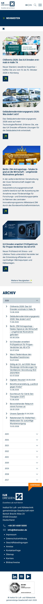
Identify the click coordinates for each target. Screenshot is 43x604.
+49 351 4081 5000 (17, 525)
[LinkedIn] (14, 576)
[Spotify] (21, 576)
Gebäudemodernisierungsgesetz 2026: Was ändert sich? (24, 317)
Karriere (10, 558)
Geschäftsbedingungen (17, 542)
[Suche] (35, 5)
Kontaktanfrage (13, 550)
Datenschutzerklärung (16, 538)
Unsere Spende (17, 413)
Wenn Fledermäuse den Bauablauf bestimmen (20, 355)
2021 (7, 457)
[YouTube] (28, 576)
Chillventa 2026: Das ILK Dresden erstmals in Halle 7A (22, 307)
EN (30, 5)
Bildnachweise (13, 562)
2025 (7, 434)
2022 (7, 451)
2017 (7, 480)
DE (26, 5)
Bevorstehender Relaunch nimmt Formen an (21, 405)
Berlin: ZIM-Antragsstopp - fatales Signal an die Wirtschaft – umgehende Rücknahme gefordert (24, 330)
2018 (7, 474)
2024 (7, 439)
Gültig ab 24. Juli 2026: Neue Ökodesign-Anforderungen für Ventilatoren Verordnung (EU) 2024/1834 (23, 368)
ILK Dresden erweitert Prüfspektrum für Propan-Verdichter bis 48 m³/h (21, 344)
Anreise (9, 546)
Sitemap (10, 554)
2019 (7, 468)
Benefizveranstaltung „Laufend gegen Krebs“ (24, 385)
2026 (7, 300)
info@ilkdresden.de (17, 530)
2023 (7, 445)
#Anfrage (35, 484)
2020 (7, 462)
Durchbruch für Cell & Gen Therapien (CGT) (22, 395)
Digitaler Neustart (18, 380)
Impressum (11, 534)
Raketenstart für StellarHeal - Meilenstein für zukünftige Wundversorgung (23, 421)
